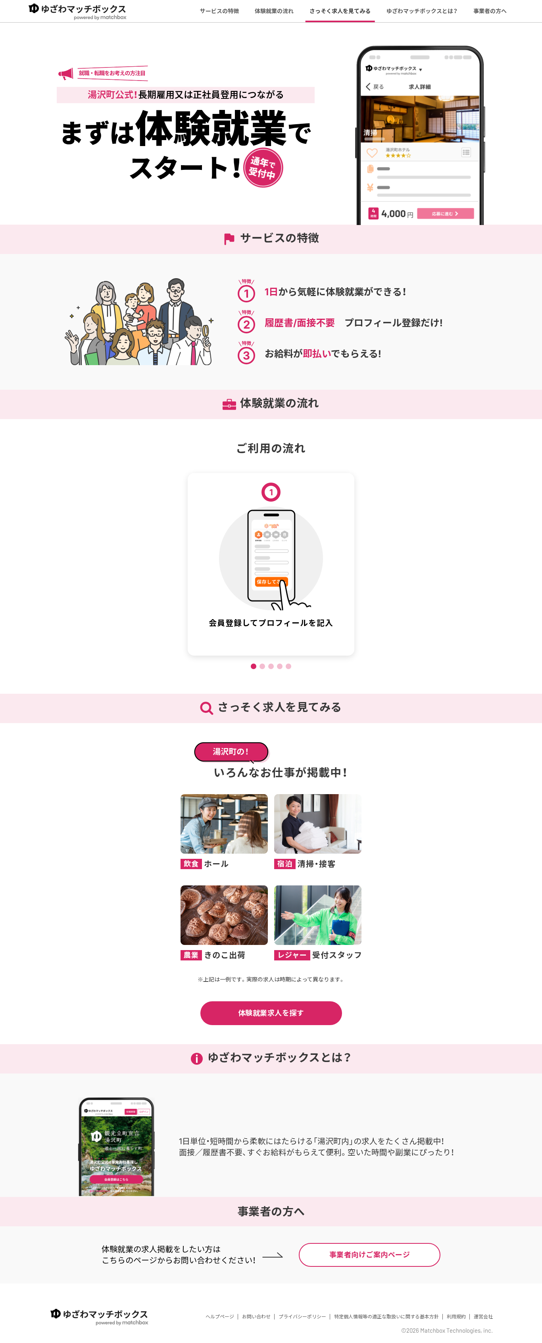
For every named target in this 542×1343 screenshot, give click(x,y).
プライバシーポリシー (302, 1317)
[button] (253, 666)
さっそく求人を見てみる (340, 11)
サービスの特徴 (219, 11)
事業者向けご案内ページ (369, 1255)
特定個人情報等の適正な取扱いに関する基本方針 (386, 1317)
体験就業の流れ (274, 11)
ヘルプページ (220, 1317)
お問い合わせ (256, 1317)
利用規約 (456, 1317)
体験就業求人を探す (271, 1013)
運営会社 (483, 1317)
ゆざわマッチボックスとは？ (421, 11)
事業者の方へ (490, 11)
